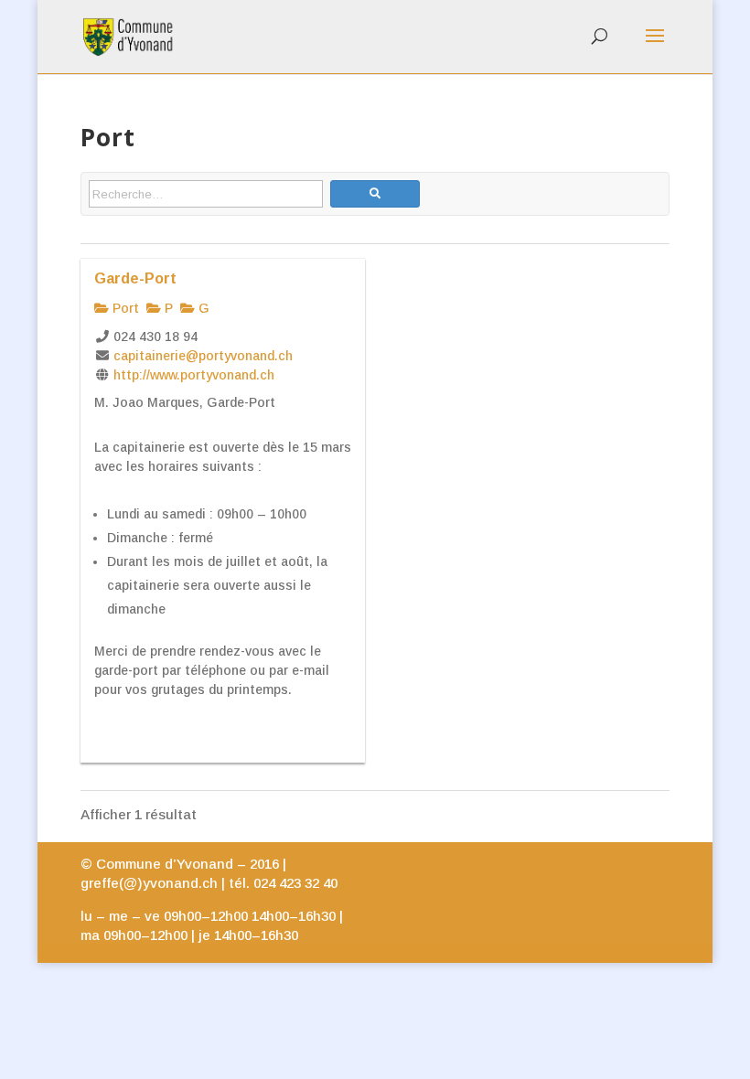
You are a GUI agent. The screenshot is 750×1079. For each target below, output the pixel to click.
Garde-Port (135, 278)
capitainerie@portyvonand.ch (203, 355)
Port (124, 308)
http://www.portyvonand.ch (193, 375)
